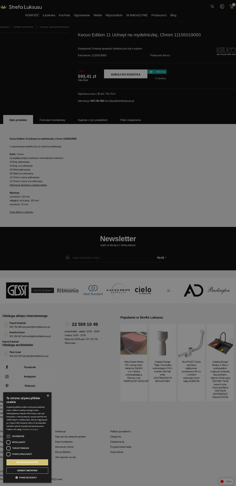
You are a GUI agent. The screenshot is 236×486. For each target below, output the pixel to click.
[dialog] (118, 243)
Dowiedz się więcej (30, 429)
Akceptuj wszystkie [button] (27, 462)
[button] (27, 478)
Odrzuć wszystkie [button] (27, 470)
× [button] (48, 395)
